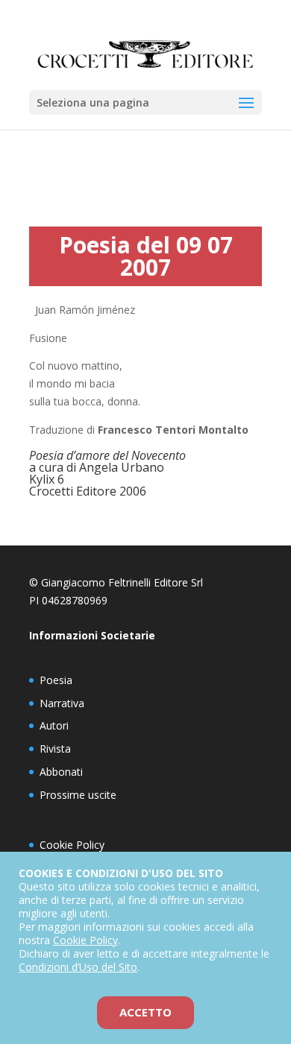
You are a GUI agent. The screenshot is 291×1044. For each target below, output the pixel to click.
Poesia (56, 680)
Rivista (55, 748)
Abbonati (61, 772)
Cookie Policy (72, 845)
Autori (54, 725)
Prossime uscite (78, 795)
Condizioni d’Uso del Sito (78, 967)
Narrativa (62, 703)
